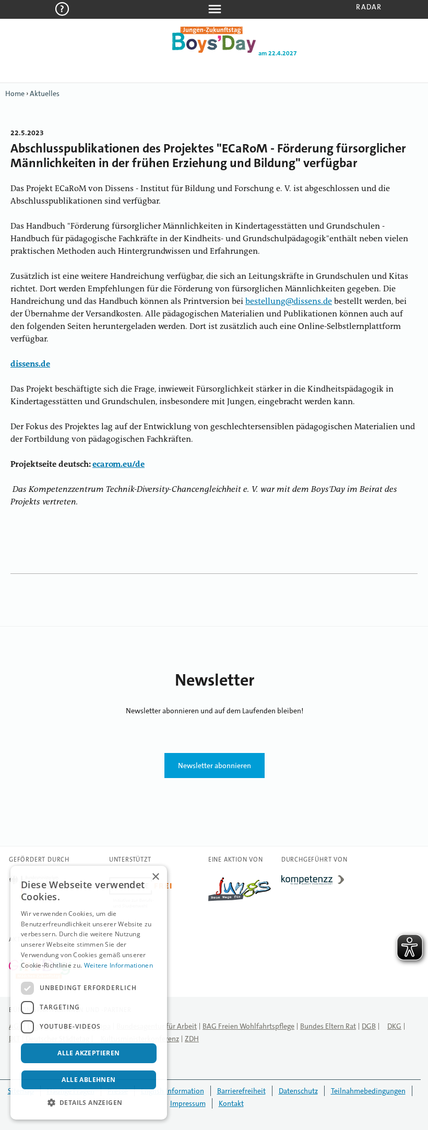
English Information (172, 1091)
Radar (369, 6)
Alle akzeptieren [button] (88, 1053)
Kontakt (231, 1103)
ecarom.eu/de (118, 465)
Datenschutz (298, 1091)
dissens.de (30, 364)
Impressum (188, 1103)
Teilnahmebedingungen (368, 1091)
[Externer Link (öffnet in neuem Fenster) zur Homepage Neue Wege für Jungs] (239, 901)
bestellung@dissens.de (288, 302)
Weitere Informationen (118, 965)
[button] (89, 1103)
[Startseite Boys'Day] (214, 50)
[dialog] (88, 993)
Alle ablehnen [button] (88, 1079)
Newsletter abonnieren (214, 765)
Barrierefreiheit (241, 1091)
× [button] (155, 877)
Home (15, 93)
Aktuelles (45, 93)
